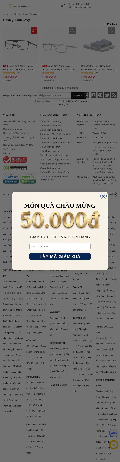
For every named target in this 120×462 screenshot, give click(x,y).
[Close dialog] (103, 196)
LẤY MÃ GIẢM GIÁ (60, 256)
